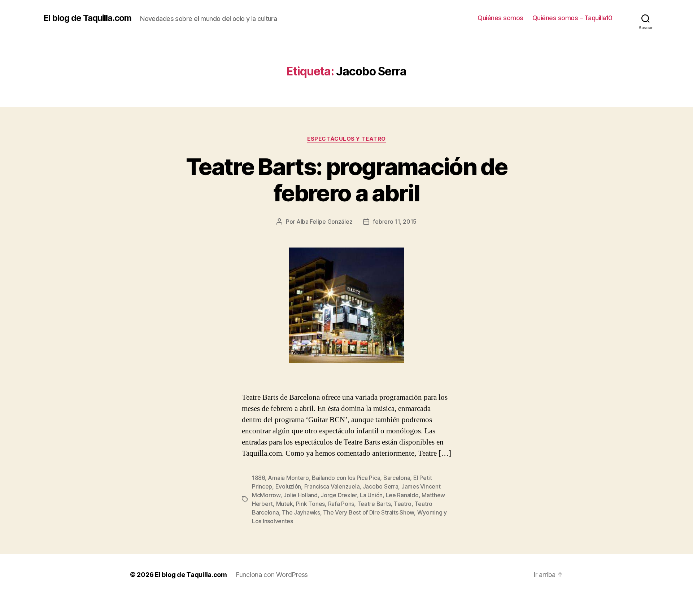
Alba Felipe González (324, 221)
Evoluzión (288, 486)
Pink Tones (310, 503)
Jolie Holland (300, 495)
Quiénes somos (500, 18)
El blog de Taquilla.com (87, 18)
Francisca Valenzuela (332, 486)
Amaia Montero (288, 477)
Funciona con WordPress (272, 574)
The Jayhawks (301, 512)
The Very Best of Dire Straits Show (368, 512)
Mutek (284, 503)
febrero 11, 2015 (395, 221)
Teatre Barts (374, 503)
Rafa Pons (341, 503)
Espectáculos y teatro (346, 139)
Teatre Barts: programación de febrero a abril (346, 180)
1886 (258, 477)
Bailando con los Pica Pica (346, 477)
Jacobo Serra (380, 486)
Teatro (402, 503)
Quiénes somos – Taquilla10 (572, 18)
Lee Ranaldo (402, 495)
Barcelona (396, 477)
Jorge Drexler (339, 495)
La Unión (371, 495)
